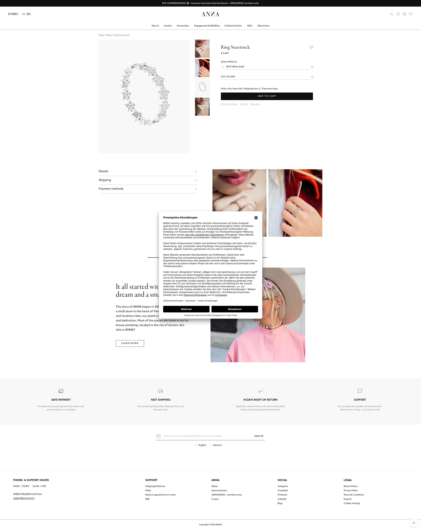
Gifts (249, 26)
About (214, 486)
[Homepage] (210, 14)
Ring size (255, 104)
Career (215, 499)
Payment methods (111, 189)
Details (103, 171)
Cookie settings (352, 503)
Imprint (347, 499)
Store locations (219, 491)
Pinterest (282, 495)
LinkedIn (282, 499)
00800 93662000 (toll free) (27, 494)
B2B (147, 499)
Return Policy (351, 486)
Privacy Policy (351, 491)
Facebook (283, 491)
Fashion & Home (233, 26)
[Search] (392, 14)
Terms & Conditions (354, 495)
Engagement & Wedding (206, 26)
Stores (13, 14)
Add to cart (267, 96)
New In (155, 26)
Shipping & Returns (155, 486)
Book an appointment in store (160, 495)
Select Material (229, 62)
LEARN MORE (130, 343)
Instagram (283, 486)
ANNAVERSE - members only (226, 495)
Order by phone (229, 104)
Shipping (105, 180)
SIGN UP (258, 436)
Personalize (183, 26)
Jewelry (168, 26)
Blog (280, 503)
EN (29, 14)
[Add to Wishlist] (311, 47)
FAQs (148, 491)
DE (23, 14)
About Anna (264, 26)
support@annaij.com (24, 498)
